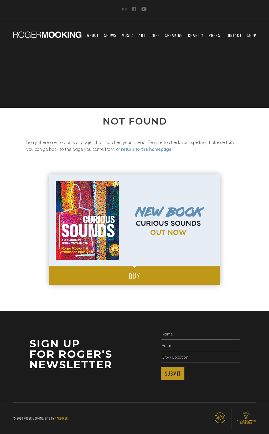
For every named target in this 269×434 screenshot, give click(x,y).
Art (142, 35)
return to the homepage (146, 149)
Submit (173, 373)
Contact (234, 35)
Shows (110, 35)
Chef (155, 35)
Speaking (174, 35)
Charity (196, 35)
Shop (251, 35)
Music (127, 35)
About (93, 35)
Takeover (61, 418)
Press (214, 35)
